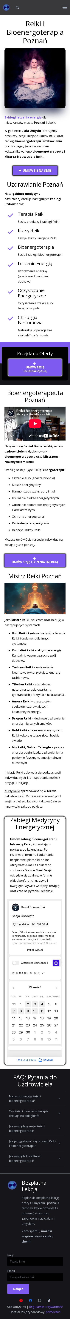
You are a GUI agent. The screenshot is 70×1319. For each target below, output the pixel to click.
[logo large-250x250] (6, 7)
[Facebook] (30, 1300)
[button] (17, 7)
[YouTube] (21, 1300)
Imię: (10, 1255)
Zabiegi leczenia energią (23, 117)
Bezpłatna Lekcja (34, 1186)
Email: (11, 1271)
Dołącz (18, 1289)
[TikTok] (49, 1300)
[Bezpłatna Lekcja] (14, 1185)
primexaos (53, 1312)
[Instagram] (39, 1300)
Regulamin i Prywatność (46, 1307)
